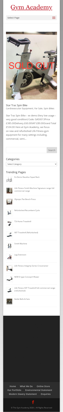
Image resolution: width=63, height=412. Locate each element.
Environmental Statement (38, 390)
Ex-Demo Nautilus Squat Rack (26, 177)
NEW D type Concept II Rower (26, 277)
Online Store (43, 386)
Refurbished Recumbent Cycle (27, 210)
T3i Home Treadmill (22, 221)
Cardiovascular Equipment (19, 108)
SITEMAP (32, 367)
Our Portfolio (14, 390)
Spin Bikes (49, 108)
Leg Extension (20, 254)
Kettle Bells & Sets (22, 299)
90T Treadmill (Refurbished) (26, 232)
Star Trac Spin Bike (16, 105)
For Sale (38, 108)
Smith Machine (20, 243)
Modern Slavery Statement (23, 394)
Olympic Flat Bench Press (25, 199)
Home (13, 386)
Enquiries (46, 394)
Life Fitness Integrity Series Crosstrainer (31, 265)
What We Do (26, 386)
